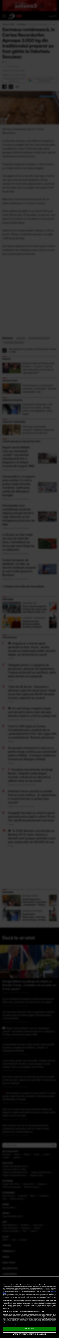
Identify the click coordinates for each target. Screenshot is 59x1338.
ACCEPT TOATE (29, 1329)
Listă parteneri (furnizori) (9, 1324)
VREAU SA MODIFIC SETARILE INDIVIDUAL (29, 1334)
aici (23, 1302)
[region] (29, 1307)
